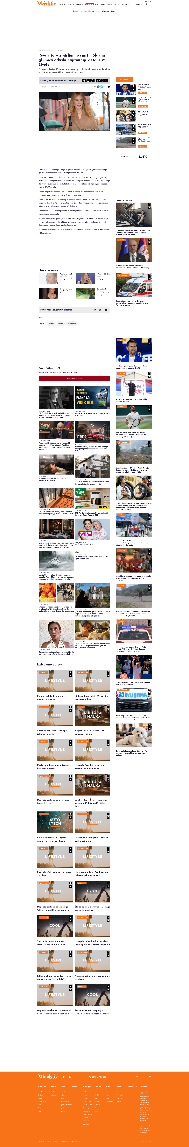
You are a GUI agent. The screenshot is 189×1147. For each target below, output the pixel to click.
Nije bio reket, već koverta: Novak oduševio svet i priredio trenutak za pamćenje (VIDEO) (131, 435)
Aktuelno (105, 11)
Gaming (119, 1098)
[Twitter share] (101, 86)
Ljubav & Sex (87, 1101)
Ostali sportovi (65, 1101)
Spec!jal (63, 1108)
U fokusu (71, 4)
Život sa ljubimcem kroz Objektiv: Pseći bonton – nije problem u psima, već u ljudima (132, 753)
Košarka (63, 1095)
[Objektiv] (46, 4)
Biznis (40, 1098)
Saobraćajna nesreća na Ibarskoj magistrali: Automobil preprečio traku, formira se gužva (132, 303)
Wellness (85, 1092)
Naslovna (42, 51)
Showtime (142, 106)
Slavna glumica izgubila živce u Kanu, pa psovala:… (66, 292)
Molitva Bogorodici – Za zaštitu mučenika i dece (91, 698)
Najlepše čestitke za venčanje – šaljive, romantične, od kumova (53, 908)
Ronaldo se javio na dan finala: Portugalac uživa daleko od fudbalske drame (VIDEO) (134, 578)
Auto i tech (125, 4)
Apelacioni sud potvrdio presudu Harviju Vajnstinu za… (66, 277)
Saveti (107, 1095)
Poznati (51, 1092)
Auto (108, 1087)
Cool (133, 4)
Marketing (48, 1141)
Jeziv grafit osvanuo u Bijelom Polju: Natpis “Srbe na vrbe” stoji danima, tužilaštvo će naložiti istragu (131, 649)
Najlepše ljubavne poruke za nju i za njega (92, 977)
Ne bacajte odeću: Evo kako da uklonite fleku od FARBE (91, 874)
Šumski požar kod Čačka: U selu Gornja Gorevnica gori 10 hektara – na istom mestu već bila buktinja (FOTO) (132, 470)
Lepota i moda (83, 672)
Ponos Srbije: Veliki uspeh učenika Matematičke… (144, 126)
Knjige (96, 1098)
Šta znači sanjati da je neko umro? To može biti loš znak (51, 943)
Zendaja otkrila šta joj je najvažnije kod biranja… (103, 292)
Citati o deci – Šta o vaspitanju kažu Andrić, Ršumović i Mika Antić (91, 803)
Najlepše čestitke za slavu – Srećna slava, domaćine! (89, 767)
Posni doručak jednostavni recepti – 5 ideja (54, 874)
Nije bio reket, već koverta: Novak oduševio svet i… (144, 99)
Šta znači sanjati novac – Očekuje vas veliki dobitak (92, 908)
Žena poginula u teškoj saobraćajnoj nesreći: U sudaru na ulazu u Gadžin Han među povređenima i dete (133, 718)
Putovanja (86, 1108)
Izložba (96, 1095)
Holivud (60, 324)
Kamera (98, 11)
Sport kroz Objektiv (66, 1105)
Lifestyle (117, 4)
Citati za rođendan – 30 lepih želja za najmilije (52, 732)
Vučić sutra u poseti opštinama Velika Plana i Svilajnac (131, 400)
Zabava (52, 1087)
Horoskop (140, 4)
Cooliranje (52, 1095)
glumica (51, 324)
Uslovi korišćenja (63, 1141)
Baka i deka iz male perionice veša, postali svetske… (143, 114)
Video (74, 1087)
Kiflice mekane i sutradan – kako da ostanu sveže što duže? (54, 977)
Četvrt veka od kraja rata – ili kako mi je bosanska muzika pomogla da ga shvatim (145, 1128)
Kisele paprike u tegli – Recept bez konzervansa (53, 767)
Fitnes (85, 1098)
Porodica (86, 1121)
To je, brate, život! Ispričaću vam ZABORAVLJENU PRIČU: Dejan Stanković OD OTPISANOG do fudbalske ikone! (145, 1098)
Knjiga (75, 11)
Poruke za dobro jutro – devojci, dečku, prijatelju (91, 839)
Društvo (142, 133)
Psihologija (86, 1111)
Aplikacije (120, 1095)
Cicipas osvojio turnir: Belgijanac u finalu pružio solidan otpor (133, 683)
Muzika (91, 11)
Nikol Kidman (72, 324)
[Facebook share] (98, 86)
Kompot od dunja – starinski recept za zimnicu (51, 698)
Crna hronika (123, 275)
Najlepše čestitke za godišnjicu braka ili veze (53, 801)
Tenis (62, 1098)
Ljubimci (85, 1118)
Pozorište (83, 11)
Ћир (149, 2)
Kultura (97, 1087)
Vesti (107, 1092)
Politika (122, 240)
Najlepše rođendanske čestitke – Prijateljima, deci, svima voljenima (92, 943)
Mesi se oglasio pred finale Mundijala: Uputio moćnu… (144, 87)
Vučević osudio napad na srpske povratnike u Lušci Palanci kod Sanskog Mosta (132, 268)
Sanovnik (86, 1124)
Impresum (41, 1141)
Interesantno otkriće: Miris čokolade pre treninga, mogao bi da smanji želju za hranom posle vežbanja (133, 232)
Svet (39, 1105)
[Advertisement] (94, 31)
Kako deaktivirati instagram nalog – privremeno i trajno (51, 839)
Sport (97, 4)
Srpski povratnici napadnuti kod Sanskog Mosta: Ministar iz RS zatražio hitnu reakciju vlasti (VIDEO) (133, 614)
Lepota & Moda (87, 1105)
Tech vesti (44, 814)
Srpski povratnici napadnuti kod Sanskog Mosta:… (144, 139)
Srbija (39, 1111)
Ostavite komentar (74, 378)
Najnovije (63, 4)
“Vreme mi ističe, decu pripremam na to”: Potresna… (103, 277)
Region (142, 146)
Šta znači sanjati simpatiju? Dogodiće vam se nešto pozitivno (92, 1012)
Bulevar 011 (80, 4)
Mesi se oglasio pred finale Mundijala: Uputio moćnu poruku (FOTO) (132, 367)
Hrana (43, 672)
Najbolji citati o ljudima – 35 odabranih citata (89, 732)
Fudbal (142, 93)
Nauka (113, 11)
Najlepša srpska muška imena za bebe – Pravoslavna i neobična (54, 1012)
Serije (96, 1111)
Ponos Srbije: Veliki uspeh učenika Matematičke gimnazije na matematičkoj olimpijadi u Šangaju (133, 543)
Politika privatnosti (74, 1141)
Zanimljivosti (110, 1101)
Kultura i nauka (106, 4)
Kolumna (143, 1087)
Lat (146, 2)
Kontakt (55, 1141)
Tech (119, 1087)
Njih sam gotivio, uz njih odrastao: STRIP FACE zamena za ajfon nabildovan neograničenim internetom (145, 1114)
